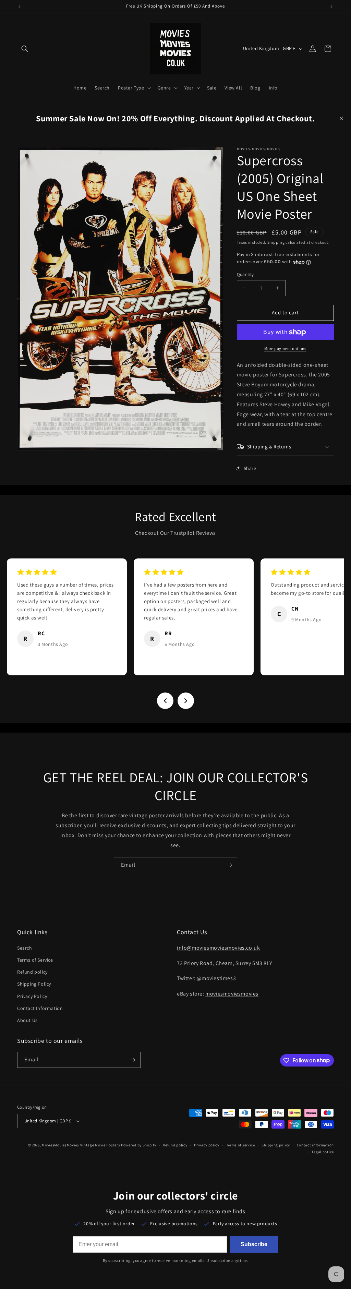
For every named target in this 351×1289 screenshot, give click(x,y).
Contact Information (40, 1008)
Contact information (315, 1145)
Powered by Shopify (138, 1145)
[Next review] (186, 700)
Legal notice (323, 1151)
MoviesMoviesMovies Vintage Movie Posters (81, 1145)
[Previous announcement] (19, 6)
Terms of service (240, 1145)
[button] (24, 48)
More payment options (285, 348)
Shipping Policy (34, 984)
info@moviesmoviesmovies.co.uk (218, 947)
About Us (27, 1020)
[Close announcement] (341, 118)
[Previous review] (165, 700)
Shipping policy (276, 1145)
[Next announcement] (331, 6)
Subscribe (254, 1244)
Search (24, 948)
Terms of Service (35, 960)
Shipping (276, 242)
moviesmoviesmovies (231, 993)
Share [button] (250, 468)
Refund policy (32, 972)
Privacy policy (206, 1145)
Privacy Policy (32, 996)
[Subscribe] (229, 865)
